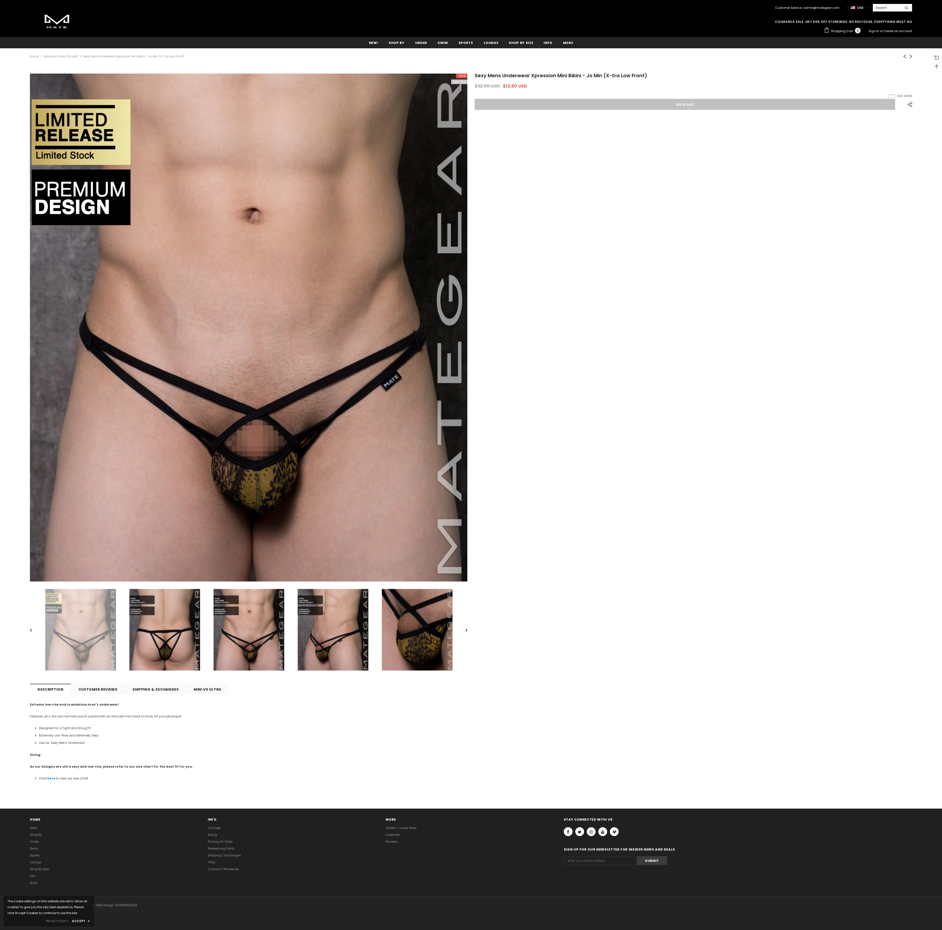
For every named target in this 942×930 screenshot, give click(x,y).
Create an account (897, 31)
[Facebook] (568, 831)
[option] (248, 327)
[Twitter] (579, 831)
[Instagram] (591, 831)
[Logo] (57, 22)
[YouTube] (602, 831)
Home (34, 56)
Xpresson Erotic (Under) (60, 56)
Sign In (874, 31)
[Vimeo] (614, 831)
